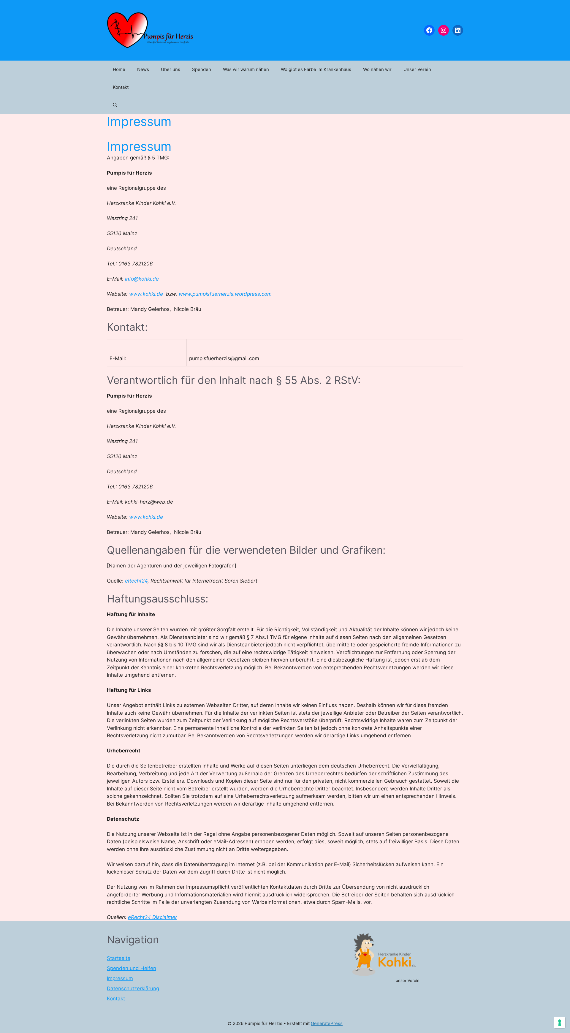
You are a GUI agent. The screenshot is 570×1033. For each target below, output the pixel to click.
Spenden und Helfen (131, 968)
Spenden (201, 69)
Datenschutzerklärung (133, 988)
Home (119, 69)
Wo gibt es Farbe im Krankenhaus (316, 69)
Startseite (118, 958)
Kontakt (121, 87)
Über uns (170, 69)
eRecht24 (136, 581)
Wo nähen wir (377, 69)
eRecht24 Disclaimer (152, 917)
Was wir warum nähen (246, 69)
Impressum (120, 978)
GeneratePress (327, 1023)
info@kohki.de (142, 279)
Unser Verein (417, 69)
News (143, 69)
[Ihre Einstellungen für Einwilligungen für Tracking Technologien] (559, 1022)
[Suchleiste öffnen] (115, 105)
